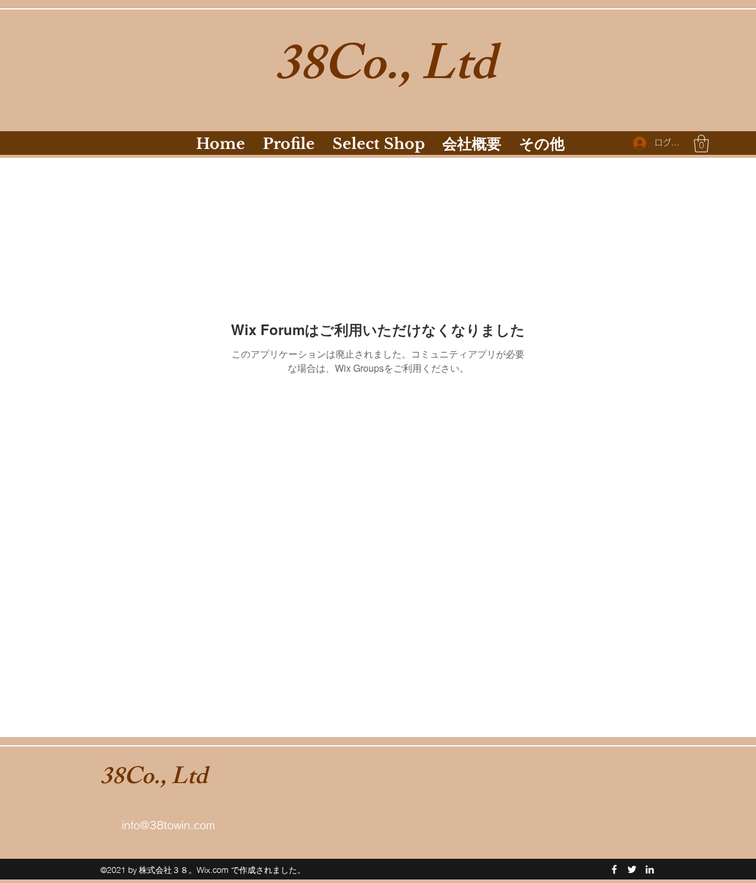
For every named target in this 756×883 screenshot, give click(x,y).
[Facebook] (614, 869)
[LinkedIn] (650, 869)
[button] (701, 143)
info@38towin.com (168, 825)
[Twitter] (632, 869)
